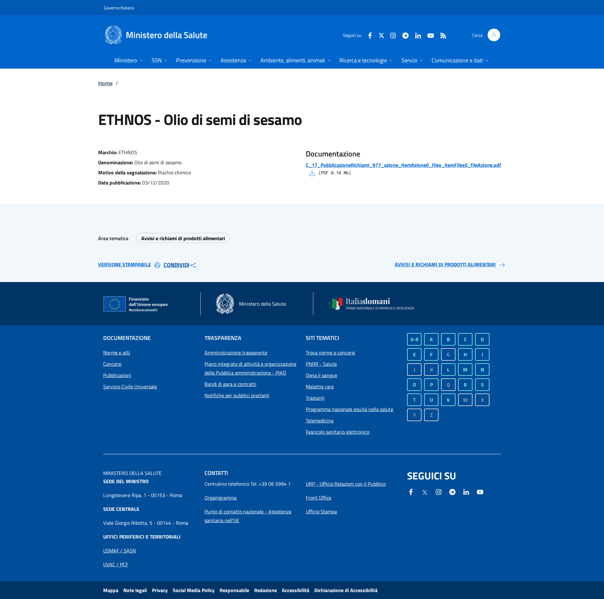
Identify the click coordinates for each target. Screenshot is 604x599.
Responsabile (234, 590)
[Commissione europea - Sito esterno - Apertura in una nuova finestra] (136, 304)
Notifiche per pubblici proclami (236, 395)
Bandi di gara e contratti (230, 384)
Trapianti (315, 398)
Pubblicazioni (117, 375)
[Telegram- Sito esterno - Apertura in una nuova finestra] (403, 35)
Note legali (135, 590)
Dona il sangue (321, 375)
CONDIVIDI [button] (176, 265)
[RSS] (440, 35)
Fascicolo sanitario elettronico (337, 432)
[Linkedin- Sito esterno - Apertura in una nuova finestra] (466, 491)
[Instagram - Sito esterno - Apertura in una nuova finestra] (390, 35)
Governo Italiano (119, 7)
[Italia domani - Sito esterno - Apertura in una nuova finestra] (375, 303)
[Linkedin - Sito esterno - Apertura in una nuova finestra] (415, 35)
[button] (494, 35)
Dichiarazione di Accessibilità (346, 590)
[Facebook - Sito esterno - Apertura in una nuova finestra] (367, 35)
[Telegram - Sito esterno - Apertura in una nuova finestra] (452, 491)
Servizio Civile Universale (130, 386)
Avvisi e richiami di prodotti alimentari (183, 238)
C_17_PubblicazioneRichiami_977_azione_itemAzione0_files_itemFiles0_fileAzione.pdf (403, 165)
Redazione (265, 590)
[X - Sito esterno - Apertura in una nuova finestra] (381, 35)
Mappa (110, 590)
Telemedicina (319, 420)
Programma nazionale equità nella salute (349, 409)
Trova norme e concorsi (330, 352)
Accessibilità (295, 590)
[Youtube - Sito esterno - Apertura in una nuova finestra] (428, 35)
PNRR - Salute (321, 364)
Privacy (160, 590)
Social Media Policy (194, 590)
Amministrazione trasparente (235, 352)
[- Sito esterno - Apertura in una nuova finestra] (480, 491)
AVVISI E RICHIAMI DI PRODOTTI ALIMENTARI (445, 264)
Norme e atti (116, 352)
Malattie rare (320, 386)
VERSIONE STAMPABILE (124, 264)
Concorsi (112, 364)
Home (105, 83)
